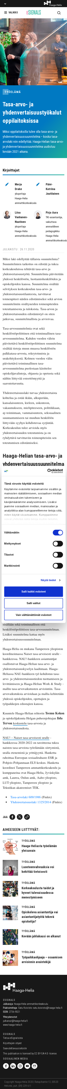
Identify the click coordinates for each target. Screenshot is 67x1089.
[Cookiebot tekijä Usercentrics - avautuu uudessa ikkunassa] (48, 471)
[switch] (58, 543)
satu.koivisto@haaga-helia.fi (48, 1007)
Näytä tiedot (48, 580)
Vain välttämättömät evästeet (33, 614)
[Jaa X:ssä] (20, 817)
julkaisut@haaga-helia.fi (15, 1020)
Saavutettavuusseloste (15, 1048)
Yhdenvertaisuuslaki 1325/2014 (30, 802)
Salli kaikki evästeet (33, 591)
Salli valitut (33, 603)
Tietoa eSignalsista (13, 1038)
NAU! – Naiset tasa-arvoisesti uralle (26, 737)
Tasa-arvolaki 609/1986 (25, 797)
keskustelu (20, 723)
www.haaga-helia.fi (12, 1024)
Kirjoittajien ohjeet (12, 1043)
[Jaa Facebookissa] (12, 817)
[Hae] (59, 12)
